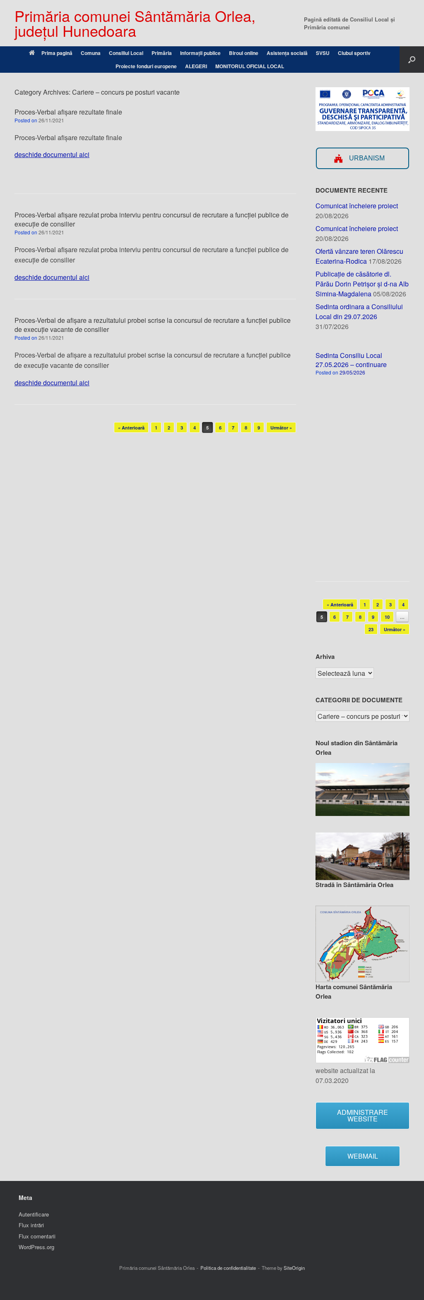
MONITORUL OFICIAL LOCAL (249, 66)
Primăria (162, 53)
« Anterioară (131, 428)
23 (371, 629)
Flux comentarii (37, 1236)
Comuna (91, 53)
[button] (412, 59)
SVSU (323, 53)
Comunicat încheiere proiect (357, 205)
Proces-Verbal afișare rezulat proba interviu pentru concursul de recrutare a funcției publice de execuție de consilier (151, 219)
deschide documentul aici (51, 154)
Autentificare (34, 1214)
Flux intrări (31, 1225)
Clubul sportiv (354, 53)
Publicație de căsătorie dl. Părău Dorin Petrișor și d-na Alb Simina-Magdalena (362, 283)
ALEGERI (196, 66)
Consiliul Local (126, 53)
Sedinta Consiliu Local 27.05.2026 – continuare (351, 360)
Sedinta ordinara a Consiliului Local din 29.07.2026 (359, 311)
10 (387, 617)
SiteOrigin (294, 1267)
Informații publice (200, 53)
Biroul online (243, 53)
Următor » (281, 428)
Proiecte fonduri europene (146, 66)
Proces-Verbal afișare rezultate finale (68, 112)
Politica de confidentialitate (228, 1267)
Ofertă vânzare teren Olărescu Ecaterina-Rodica (359, 256)
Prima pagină (56, 53)
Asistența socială (287, 53)
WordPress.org (36, 1247)
